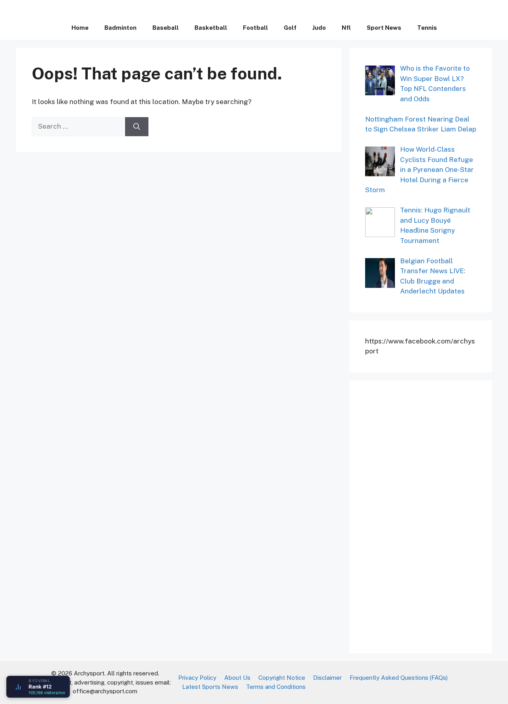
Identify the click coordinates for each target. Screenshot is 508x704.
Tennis (427, 27)
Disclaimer (327, 677)
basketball (210, 27)
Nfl (346, 27)
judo (319, 27)
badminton (120, 27)
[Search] (136, 126)
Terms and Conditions (276, 686)
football (255, 27)
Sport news (384, 27)
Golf (290, 27)
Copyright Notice (281, 677)
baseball (165, 27)
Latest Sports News (210, 686)
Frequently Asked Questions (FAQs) (399, 677)
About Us (237, 677)
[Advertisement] (424, 515)
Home (80, 27)
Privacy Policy (197, 677)
